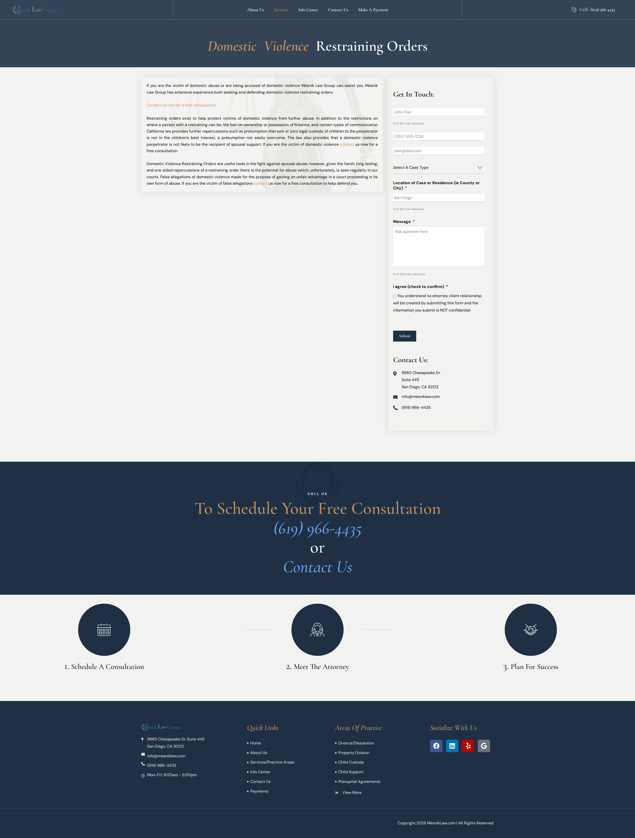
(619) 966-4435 (603, 9)
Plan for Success (534, 666)
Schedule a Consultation (107, 666)
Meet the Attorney (321, 666)
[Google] (484, 746)
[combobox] (438, 167)
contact (347, 144)
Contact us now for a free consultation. (182, 105)
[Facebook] (436, 746)
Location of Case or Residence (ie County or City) (436, 185)
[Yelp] (468, 746)
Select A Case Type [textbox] (410, 167)
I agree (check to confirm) (420, 286)
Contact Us (317, 566)
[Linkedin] (452, 746)
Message (404, 221)
